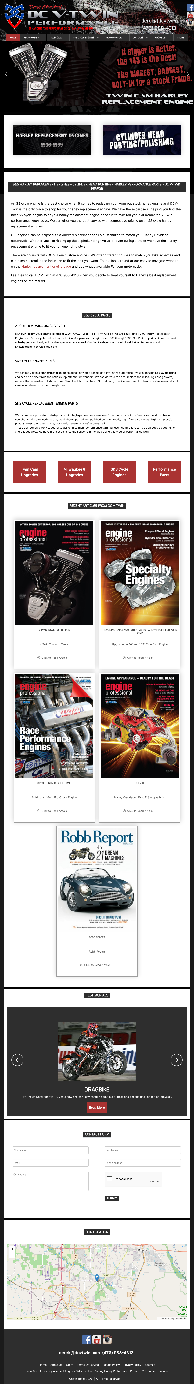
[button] (97, 73)
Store (69, 1364)
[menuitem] (13, 37)
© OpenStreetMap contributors (172, 1318)
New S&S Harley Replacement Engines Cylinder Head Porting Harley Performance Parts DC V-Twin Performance (97, 1371)
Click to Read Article (54, 657)
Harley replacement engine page (46, 266)
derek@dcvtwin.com (164, 20)
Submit (112, 1198)
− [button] (12, 1254)
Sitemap (150, 1364)
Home (43, 1364)
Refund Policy (111, 1364)
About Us (56, 1364)
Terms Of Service (88, 1364)
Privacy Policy (132, 1364)
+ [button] (12, 1249)
